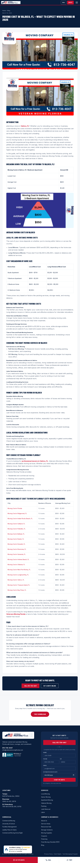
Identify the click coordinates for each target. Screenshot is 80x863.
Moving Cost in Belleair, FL (16, 534)
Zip (61, 759)
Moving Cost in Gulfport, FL (16, 524)
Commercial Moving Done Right (12, 833)
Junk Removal (45, 809)
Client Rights (57, 854)
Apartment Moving (47, 800)
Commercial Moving (8, 820)
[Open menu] (77, 2)
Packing (43, 806)
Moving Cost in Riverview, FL (17, 549)
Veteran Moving (46, 803)
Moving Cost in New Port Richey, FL (19, 569)
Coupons (44, 836)
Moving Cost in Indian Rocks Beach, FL (20, 518)
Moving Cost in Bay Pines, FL (17, 590)
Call (63, 2)
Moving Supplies (46, 833)
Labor (43, 812)
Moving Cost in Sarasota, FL (16, 554)
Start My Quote (59, 780)
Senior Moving (46, 797)
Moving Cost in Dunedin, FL (16, 544)
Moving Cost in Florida (15, 508)
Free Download (40, 714)
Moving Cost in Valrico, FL (16, 580)
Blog (8, 10)
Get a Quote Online (49, 686)
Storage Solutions (47, 830)
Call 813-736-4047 (30, 686)
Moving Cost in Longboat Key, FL (18, 575)
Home (4, 10)
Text (70, 860)
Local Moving (45, 794)
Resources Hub (46, 827)
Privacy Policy (48, 854)
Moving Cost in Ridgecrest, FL (17, 513)
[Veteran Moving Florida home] (10, 2)
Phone (45, 759)
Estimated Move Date (50, 772)
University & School (8, 824)
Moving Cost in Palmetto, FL (16, 529)
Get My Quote (20, 860)
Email (45, 765)
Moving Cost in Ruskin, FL (16, 539)
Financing (44, 839)
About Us (44, 820)
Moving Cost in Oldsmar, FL (16, 564)
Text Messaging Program (70, 854)
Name (45, 752)
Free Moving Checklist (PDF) (50, 842)
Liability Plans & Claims (9, 830)
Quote (70, 2)
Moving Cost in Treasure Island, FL (19, 585)
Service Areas (45, 824)
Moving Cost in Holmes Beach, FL (18, 559)
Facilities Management (9, 827)
